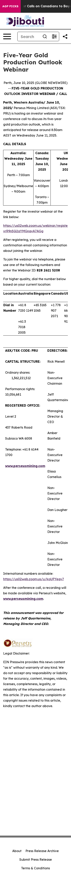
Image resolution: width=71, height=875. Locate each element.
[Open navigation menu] (7, 36)
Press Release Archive (42, 851)
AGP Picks (10, 6)
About (16, 851)
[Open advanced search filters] (54, 36)
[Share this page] (65, 36)
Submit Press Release (35, 859)
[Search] (45, 36)
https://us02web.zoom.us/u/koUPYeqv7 (33, 579)
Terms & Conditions (35, 868)
